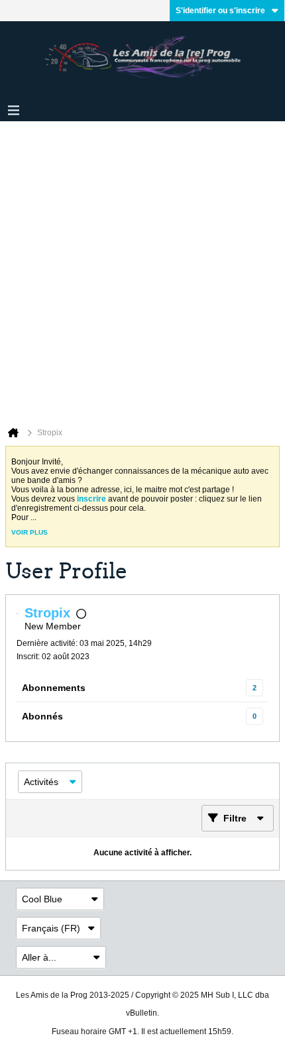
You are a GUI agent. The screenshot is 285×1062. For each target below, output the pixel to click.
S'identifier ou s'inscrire (220, 10)
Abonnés (42, 716)
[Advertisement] (142, 270)
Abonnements (54, 687)
